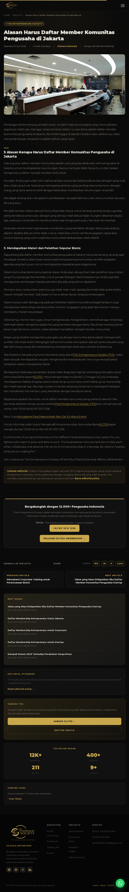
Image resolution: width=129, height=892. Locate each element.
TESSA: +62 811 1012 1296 (103, 831)
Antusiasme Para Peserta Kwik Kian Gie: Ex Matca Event (52, 416)
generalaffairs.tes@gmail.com (107, 843)
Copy (120, 564)
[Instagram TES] (9, 869)
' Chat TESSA (15, 799)
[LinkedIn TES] (29, 869)
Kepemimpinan (77, 857)
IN (104, 563)
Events (50, 853)
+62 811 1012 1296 (64, 528)
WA (96, 563)
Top (121, 875)
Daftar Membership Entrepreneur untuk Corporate (37, 632)
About (103, 885)
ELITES (38, 376)
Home (7, 15)
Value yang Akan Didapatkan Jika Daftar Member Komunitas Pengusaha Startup (54, 608)
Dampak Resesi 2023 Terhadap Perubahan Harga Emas (40, 656)
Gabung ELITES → (64, 721)
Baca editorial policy (87, 478)
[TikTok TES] (22, 869)
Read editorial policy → (21, 689)
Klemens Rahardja (67, 46)
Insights (18, 15)
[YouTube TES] (16, 869)
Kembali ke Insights (17, 563)
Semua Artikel (76, 831)
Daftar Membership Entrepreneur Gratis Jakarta (36, 620)
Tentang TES (53, 847)
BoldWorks (52, 841)
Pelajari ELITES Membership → (64, 538)
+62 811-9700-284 (100, 837)
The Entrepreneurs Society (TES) (94, 354)
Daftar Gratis (64, 730)
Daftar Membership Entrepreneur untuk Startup (36, 644)
